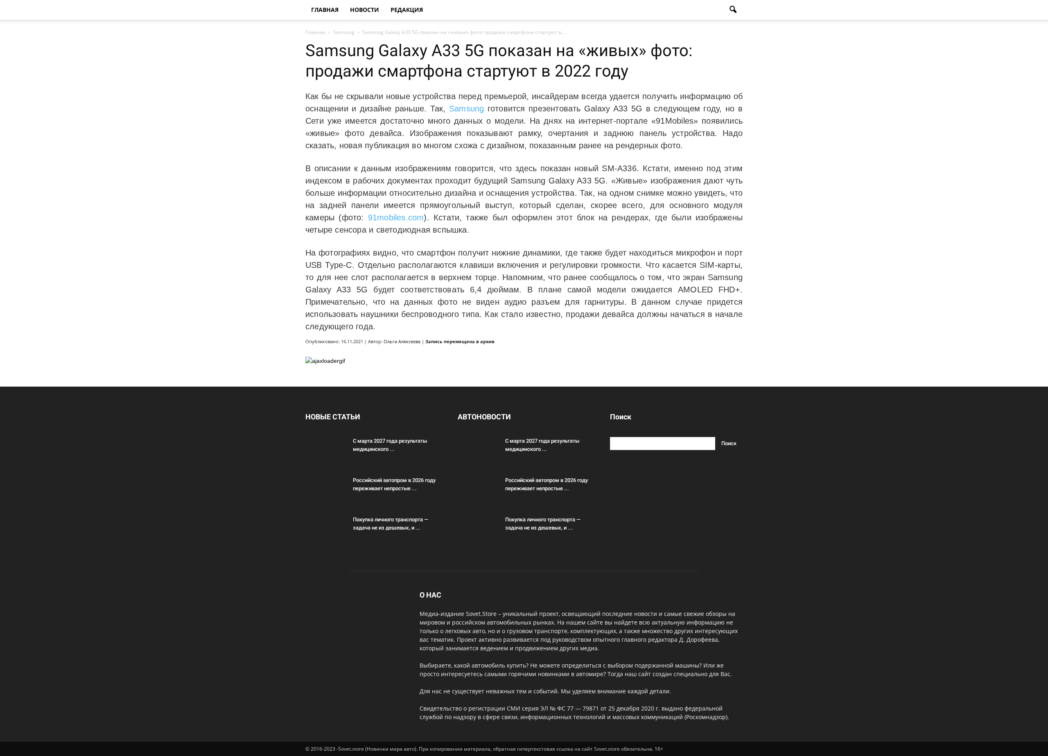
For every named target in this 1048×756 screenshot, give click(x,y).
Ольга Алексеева (402, 341)
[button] (733, 10)
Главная (325, 10)
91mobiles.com (396, 217)
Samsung (466, 108)
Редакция (407, 10)
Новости (364, 10)
